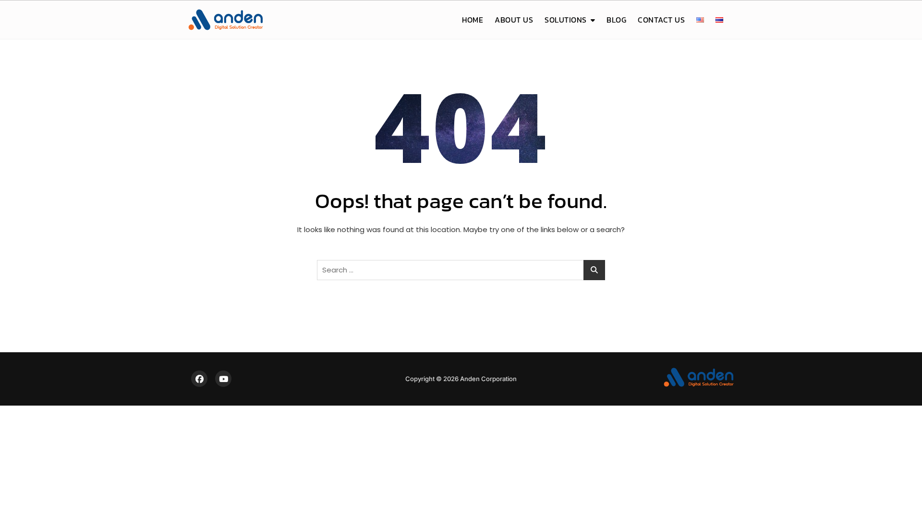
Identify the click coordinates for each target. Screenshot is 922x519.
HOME (472, 19)
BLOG (616, 19)
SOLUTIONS (566, 19)
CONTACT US (661, 19)
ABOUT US (514, 19)
